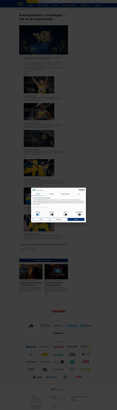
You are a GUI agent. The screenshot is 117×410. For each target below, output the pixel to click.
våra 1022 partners (39, 199)
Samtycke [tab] (38, 194)
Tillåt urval (58, 219)
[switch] (51, 214)
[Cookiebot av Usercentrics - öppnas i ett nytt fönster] (79, 190)
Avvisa (41, 219)
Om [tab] (79, 194)
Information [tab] (51, 194)
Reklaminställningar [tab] (65, 194)
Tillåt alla (76, 219)
